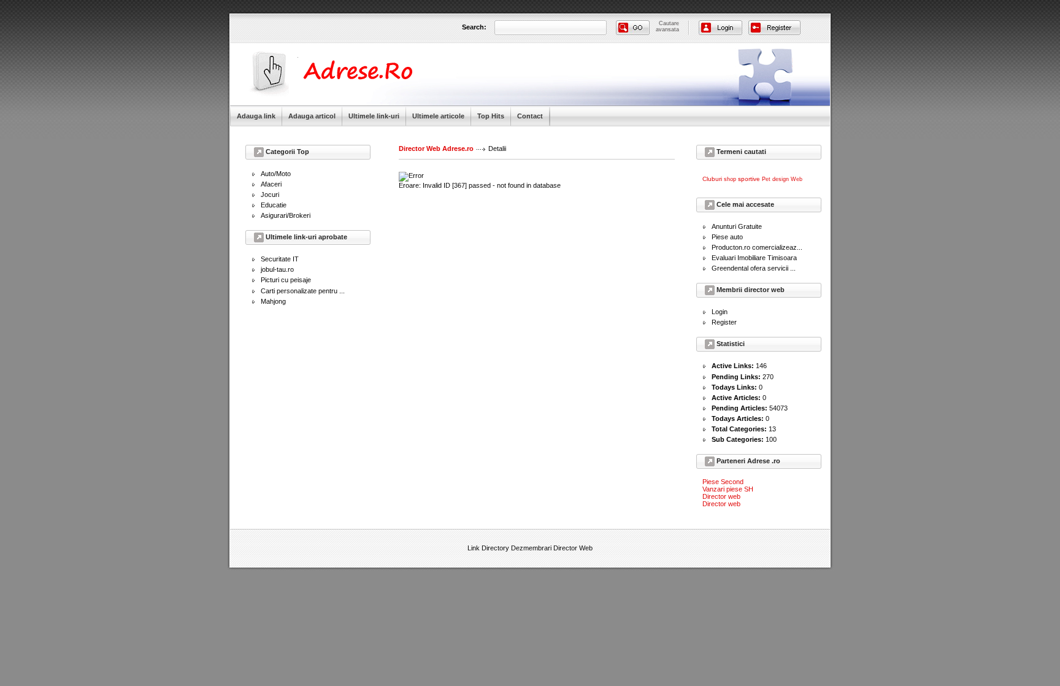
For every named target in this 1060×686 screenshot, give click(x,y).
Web (796, 179)
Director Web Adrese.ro (436, 148)
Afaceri (271, 184)
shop (730, 179)
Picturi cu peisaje (286, 279)
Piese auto (727, 237)
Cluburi (712, 178)
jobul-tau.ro (277, 269)
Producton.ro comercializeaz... (757, 247)
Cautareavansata (667, 26)
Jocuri (270, 194)
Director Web (573, 548)
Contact (530, 116)
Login (720, 311)
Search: (474, 27)
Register (724, 322)
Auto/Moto (276, 173)
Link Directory (488, 548)
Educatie (273, 205)
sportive (749, 178)
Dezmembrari (531, 548)
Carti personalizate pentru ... (303, 291)
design (780, 179)
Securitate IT (280, 259)
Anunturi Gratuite (737, 226)
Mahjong (273, 301)
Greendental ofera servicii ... (754, 268)
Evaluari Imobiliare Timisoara (754, 257)
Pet (766, 179)
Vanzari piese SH (727, 489)
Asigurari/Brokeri (285, 215)
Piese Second (722, 481)
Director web (721, 496)
